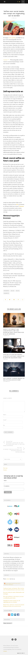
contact (7, 579)
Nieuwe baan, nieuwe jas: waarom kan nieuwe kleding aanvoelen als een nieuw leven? (13, 605)
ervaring (6, 290)
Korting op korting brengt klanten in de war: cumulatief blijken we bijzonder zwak (13, 356)
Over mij (5, 468)
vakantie (6, 293)
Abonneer (21, 206)
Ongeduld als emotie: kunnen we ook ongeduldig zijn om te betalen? (11, 601)
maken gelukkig (12, 37)
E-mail (5, 420)
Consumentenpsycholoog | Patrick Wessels (12, 584)
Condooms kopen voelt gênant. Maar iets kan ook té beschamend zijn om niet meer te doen (13, 589)
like (17, 204)
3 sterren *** (6, 60)
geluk (12, 290)
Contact (5, 470)
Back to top (20, 653)
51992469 (5, 651)
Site (4, 425)
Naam (4, 414)
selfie (17, 290)
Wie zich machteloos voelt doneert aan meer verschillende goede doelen (13, 597)
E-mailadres (6, 486)
